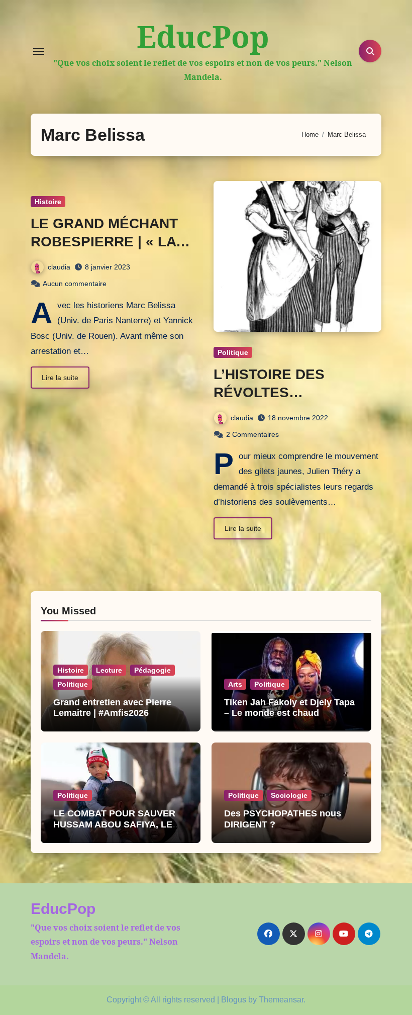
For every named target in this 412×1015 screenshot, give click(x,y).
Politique (233, 352)
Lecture (109, 670)
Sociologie (289, 795)
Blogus (233, 999)
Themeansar (281, 999)
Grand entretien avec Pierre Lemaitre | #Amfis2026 (112, 707)
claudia (59, 267)
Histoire (48, 202)
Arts (235, 684)
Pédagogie (152, 670)
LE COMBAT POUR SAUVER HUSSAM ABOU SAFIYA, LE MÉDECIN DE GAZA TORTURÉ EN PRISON (118, 829)
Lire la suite (60, 378)
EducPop (203, 36)
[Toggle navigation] (39, 51)
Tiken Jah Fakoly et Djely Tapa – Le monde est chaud (289, 707)
